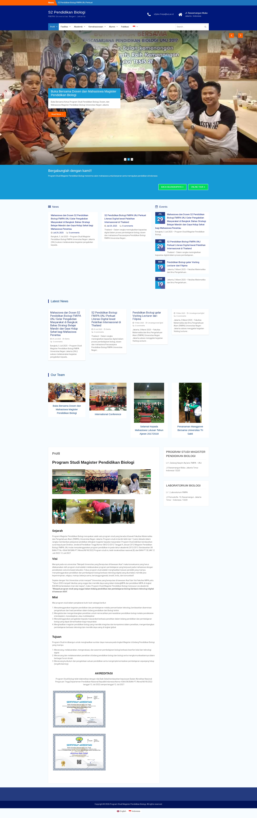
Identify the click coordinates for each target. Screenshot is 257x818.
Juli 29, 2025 (58, 291)
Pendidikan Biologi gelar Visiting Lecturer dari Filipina (147, 374)
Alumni (112, 27)
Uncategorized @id (155, 381)
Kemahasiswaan (96, 27)
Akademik (78, 27)
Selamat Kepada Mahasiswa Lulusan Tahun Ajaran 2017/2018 (149, 488)
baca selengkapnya (171, 245)
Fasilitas (64, 27)
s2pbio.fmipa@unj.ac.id (164, 14)
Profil (52, 27)
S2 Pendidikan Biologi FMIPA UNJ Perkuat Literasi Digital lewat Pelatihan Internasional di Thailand (125, 276)
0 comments (74, 291)
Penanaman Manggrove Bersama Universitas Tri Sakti (190, 488)
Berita (67, 397)
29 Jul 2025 (56, 397)
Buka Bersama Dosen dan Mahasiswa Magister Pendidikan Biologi (67, 467)
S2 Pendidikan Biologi (66, 12)
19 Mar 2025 (139, 381)
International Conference (68, 126)
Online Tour (197, 245)
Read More (56, 152)
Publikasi (125, 27)
